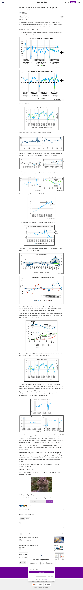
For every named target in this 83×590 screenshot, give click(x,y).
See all (21, 562)
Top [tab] (21, 533)
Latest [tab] (24, 533)
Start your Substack (38, 584)
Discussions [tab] (28, 533)
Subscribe (73, 2)
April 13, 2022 (22, 547)
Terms (46, 581)
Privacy (42, 581)
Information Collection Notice (41, 576)
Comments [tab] (22, 518)
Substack (35, 587)
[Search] (65, 2)
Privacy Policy (50, 576)
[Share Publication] (68, 2)
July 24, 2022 (22, 539)
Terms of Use (47, 574)
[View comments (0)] (25, 16)
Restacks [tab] (27, 518)
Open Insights (25, 12)
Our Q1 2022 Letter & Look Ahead (28, 545)
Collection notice (51, 581)
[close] (53, 554)
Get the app (47, 584)
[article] (41, 540)
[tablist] (24, 518)
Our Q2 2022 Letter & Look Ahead (28, 537)
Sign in (79, 2)
